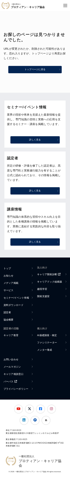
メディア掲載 (11, 283)
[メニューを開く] (65, 5)
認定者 (7, 312)
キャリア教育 (11, 335)
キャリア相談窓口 (13, 374)
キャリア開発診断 (47, 274)
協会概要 (9, 319)
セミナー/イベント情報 (16, 297)
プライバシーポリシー (16, 388)
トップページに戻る (35, 69)
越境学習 (42, 289)
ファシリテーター (47, 342)
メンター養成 (44, 349)
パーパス (9, 381)
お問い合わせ (11, 359)
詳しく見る (35, 139)
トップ (7, 268)
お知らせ (9, 275)
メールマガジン (12, 366)
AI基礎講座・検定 (47, 335)
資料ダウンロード (13, 305)
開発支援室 (43, 296)
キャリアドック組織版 (49, 281)
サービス (9, 290)
